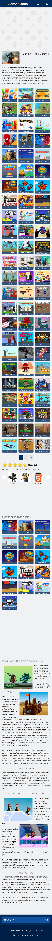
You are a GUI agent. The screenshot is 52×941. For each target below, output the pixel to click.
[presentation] (4, 477)
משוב (37, 935)
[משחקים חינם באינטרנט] (18, 4)
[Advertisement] (39, 29)
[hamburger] (3, 4)
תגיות (31, 935)
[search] (47, 920)
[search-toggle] (38, 3)
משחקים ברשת (22, 935)
